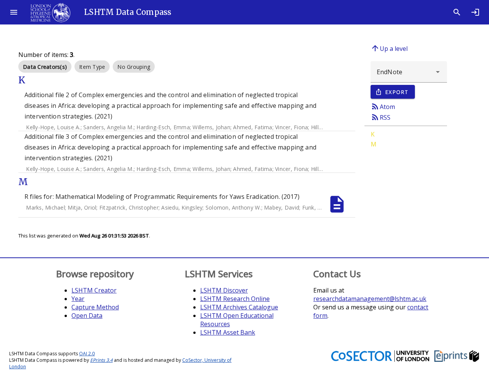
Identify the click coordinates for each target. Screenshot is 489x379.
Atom (383, 106)
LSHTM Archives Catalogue (239, 307)
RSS (380, 117)
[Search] (457, 12)
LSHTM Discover (224, 290)
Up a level (389, 48)
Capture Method (95, 307)
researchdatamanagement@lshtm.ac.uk (369, 298)
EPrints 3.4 (101, 360)
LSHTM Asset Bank (227, 332)
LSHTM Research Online (235, 298)
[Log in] (475, 12)
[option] (44, 66)
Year (77, 298)
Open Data (86, 315)
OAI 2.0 (87, 353)
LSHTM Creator (94, 290)
